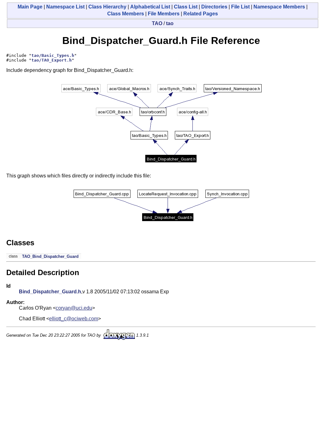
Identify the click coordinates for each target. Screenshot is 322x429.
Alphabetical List (150, 6)
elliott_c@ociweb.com (73, 318)
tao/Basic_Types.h (52, 55)
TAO (157, 23)
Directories (214, 6)
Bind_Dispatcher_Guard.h (50, 291)
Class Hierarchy (107, 6)
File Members (164, 13)
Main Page (30, 6)
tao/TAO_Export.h (51, 60)
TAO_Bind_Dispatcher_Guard (50, 256)
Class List (185, 6)
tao (170, 23)
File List (240, 6)
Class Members (125, 13)
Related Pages (200, 13)
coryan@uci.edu (74, 308)
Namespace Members (279, 6)
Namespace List (65, 6)
